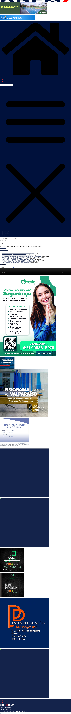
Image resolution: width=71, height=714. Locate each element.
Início (3, 230)
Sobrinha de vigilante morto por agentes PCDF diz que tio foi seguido (15, 262)
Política (3, 235)
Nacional (3, 234)
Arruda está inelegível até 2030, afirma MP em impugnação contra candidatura (17, 261)
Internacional (4, 236)
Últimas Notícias (5, 231)
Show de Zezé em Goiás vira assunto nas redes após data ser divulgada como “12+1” (18, 260)
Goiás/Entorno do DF (6, 233)
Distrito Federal (5, 232)
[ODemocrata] (35, 76)
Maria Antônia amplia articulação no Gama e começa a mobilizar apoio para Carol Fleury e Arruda (21, 256)
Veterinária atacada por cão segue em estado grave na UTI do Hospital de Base (17, 259)
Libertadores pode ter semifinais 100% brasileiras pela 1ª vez (14, 258)
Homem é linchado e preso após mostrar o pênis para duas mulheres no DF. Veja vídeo (19, 257)
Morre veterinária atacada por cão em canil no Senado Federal (14, 254)
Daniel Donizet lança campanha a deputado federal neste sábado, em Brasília (17, 255)
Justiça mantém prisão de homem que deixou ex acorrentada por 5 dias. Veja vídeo (18, 253)
